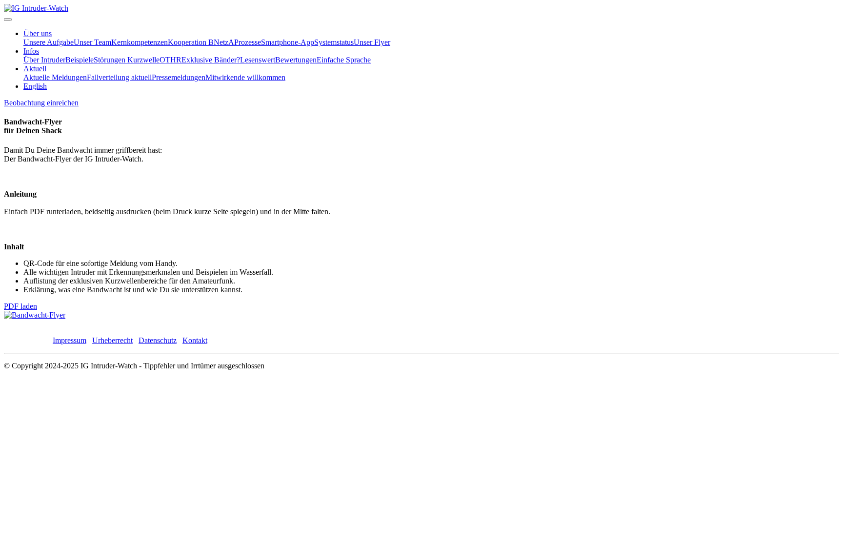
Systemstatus (334, 42)
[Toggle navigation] (8, 19)
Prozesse (247, 42)
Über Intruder (44, 60)
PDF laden (20, 306)
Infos (31, 51)
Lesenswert (257, 60)
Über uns (37, 33)
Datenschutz (158, 340)
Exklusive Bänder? (210, 60)
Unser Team (92, 42)
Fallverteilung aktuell (119, 77)
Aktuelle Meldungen (55, 77)
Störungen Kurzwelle (127, 60)
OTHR (170, 60)
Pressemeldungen (178, 77)
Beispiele (79, 60)
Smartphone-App (287, 42)
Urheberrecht (112, 340)
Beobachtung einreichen (41, 103)
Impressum (69, 340)
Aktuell (34, 68)
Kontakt (194, 340)
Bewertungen (296, 60)
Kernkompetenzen (139, 42)
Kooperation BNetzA (201, 42)
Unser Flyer (372, 42)
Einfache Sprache (344, 60)
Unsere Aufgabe (48, 42)
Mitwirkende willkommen (245, 77)
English (35, 86)
